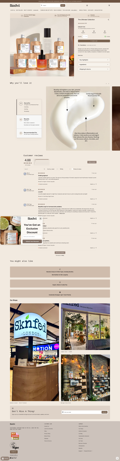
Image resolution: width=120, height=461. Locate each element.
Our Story (81, 438)
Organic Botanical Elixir (48, 230)
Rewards (80, 448)
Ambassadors (81, 445)
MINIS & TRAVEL (83, 10)
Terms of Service (48, 440)
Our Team (81, 440)
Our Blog (80, 433)
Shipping (84, 28)
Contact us (46, 426)
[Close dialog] (40, 218)
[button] (29, 107)
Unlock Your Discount (32, 241)
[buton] (81, 451)
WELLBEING (74, 10)
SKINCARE (36, 10)
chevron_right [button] (73, 77)
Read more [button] (62, 213)
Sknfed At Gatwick (83, 431)
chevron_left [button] (11, 77)
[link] (82, 23)
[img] (30, 174)
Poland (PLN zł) (88, 451)
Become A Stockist (83, 443)
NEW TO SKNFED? (28, 10)
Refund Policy (47, 436)
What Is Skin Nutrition (83, 426)
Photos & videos (77, 169)
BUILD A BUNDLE (58, 10)
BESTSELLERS (19, 10)
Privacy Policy (47, 433)
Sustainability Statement (84, 436)
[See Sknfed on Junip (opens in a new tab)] (63, 255)
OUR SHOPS (91, 10)
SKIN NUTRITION (98, 10)
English (81, 451)
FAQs (45, 431)
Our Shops (81, 428)
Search (62, 5)
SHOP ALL (12, 10)
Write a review (92, 162)
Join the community (48, 428)
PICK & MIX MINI (66, 10)
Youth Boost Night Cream (48, 196)
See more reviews (60, 252)
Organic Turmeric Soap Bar (49, 181)
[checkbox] (78, 169)
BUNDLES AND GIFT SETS (47, 10)
